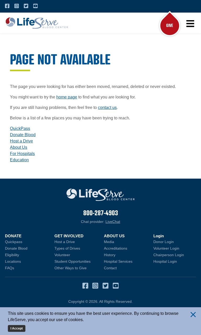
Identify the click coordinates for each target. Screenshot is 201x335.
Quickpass (13, 242)
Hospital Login (174, 261)
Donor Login (174, 242)
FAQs (9, 268)
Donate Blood (23, 135)
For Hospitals (22, 153)
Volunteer (62, 255)
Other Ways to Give (70, 268)
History (109, 255)
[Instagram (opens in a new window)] (16, 6)
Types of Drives (67, 248)
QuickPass (20, 128)
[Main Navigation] (190, 24)
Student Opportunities (72, 261)
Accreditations (115, 248)
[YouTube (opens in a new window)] (35, 6)
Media (109, 242)
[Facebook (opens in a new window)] (7, 6)
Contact (110, 268)
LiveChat (112, 221)
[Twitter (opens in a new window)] (26, 6)
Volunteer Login (174, 248)
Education (19, 160)
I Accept (16, 328)
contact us (107, 107)
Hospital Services (118, 261)
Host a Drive (21, 141)
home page (66, 97)
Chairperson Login (174, 255)
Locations (13, 261)
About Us (18, 147)
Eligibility (12, 255)
